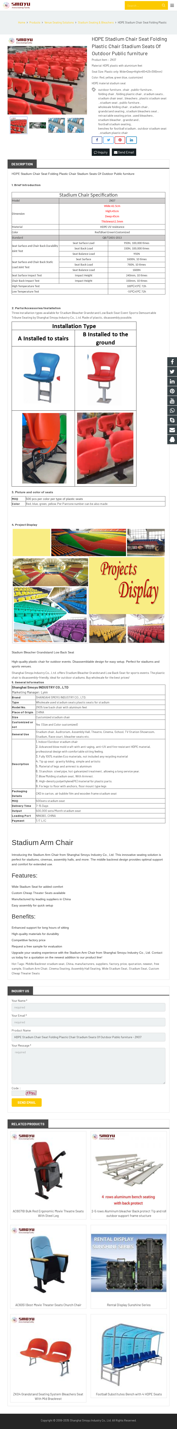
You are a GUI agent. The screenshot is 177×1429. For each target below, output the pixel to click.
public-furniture (141, 89)
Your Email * (19, 1015)
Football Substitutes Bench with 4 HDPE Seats (129, 1394)
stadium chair (139, 107)
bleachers (131, 98)
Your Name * (19, 1000)
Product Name (21, 1030)
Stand (15, 237)
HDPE (16, 173)
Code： (17, 1088)
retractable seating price (114, 115)
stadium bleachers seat (141, 111)
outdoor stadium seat (152, 128)
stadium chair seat (110, 98)
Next (81, 74)
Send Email (125, 152)
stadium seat (109, 102)
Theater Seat (42, 893)
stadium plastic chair (114, 133)
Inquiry (102, 152)
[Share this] (97, 140)
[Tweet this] (108, 140)
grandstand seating (111, 111)
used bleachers (143, 115)
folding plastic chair (129, 94)
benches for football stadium (117, 128)
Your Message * (21, 1045)
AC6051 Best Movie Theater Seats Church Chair (48, 1305)
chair (126, 89)
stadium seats (153, 94)
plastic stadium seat (153, 98)
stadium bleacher (109, 120)
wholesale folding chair (113, 107)
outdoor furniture (109, 89)
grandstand (130, 120)
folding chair (106, 94)
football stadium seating (114, 124)
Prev (13, 74)
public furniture (129, 102)
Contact (157, 952)
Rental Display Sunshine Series (129, 1305)
